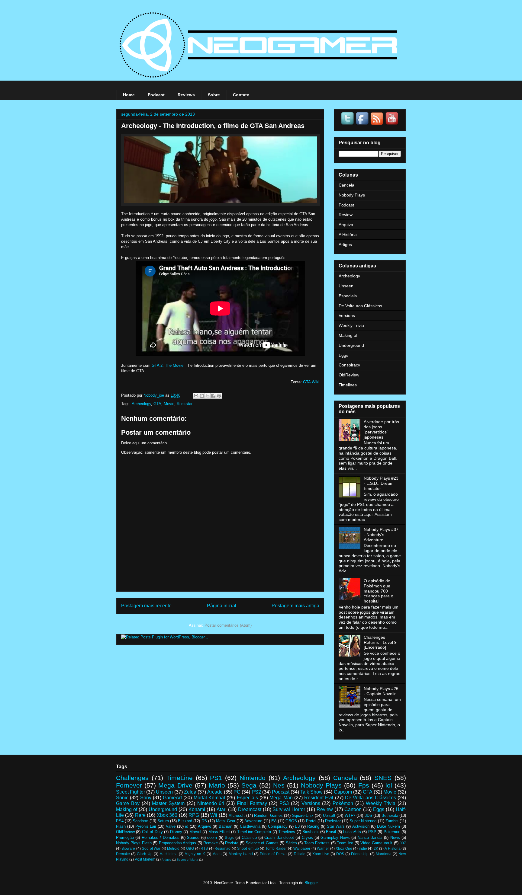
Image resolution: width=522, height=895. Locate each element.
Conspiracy (349, 365)
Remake (210, 843)
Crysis (307, 837)
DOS (340, 854)
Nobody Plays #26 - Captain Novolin (381, 691)
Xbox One (344, 848)
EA (274, 821)
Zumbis (391, 821)
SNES (383, 777)
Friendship (360, 854)
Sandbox (140, 821)
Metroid (173, 848)
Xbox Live (320, 854)
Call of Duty (152, 831)
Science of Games (262, 843)
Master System (168, 803)
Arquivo (346, 224)
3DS (368, 815)
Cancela (346, 185)
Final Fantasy (252, 803)
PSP (372, 831)
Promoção (125, 837)
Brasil (331, 831)
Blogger (310, 883)
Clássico (249, 837)
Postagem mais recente (146, 605)
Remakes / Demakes (160, 837)
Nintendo (253, 777)
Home (129, 94)
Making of (348, 335)
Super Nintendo (363, 821)
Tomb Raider (276, 848)
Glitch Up (144, 854)
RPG (193, 815)
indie (363, 848)
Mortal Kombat (209, 797)
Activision (360, 826)
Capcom (343, 791)
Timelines (348, 384)
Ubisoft (329, 815)
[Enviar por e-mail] (196, 396)
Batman (225, 826)
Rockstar (184, 403)
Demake (123, 854)
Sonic (122, 797)
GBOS (291, 821)
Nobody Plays (352, 195)
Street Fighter (130, 791)
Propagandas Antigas (177, 843)
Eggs (343, 355)
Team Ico (345, 843)
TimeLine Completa (254, 831)
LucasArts (352, 831)
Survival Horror (288, 809)
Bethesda (390, 815)
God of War (151, 848)
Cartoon (353, 809)
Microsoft (236, 815)
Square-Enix (303, 815)
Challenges (132, 777)
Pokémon (343, 803)
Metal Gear (225, 821)
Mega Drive (175, 785)
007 (403, 843)
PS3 (284, 803)
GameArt (172, 797)
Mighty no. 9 (195, 854)
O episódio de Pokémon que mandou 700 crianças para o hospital (378, 590)
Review (346, 214)
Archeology (141, 403)
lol (388, 785)
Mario (217, 785)
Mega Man (280, 797)
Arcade (215, 791)
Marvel (195, 831)
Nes (279, 785)
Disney (176, 831)
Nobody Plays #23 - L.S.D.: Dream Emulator (381, 483)
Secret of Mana (187, 859)
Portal (311, 821)
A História (348, 234)
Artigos (345, 244)
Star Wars (336, 826)
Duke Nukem (388, 826)
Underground (351, 345)
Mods (216, 854)
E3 (297, 826)
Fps (363, 785)
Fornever (129, 785)
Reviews (186, 94)
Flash (121, 826)
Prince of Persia (273, 854)
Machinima (169, 854)
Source (193, 837)
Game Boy (128, 803)
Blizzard (185, 821)
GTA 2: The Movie (167, 365)
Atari (222, 809)
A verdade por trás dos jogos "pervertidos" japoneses (381, 429)
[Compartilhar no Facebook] (213, 396)
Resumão (222, 848)
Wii (213, 815)
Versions (347, 315)
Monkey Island (241, 854)
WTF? (350, 815)
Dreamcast (249, 809)
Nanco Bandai (370, 837)
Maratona (384, 854)
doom (212, 837)
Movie (169, 403)
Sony (145, 797)
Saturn (163, 821)
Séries (291, 843)
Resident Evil (318, 797)
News (395, 837)
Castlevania (250, 826)
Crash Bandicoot (279, 837)
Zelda (190, 791)
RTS (204, 848)
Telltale (299, 854)
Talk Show (311, 791)
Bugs (229, 837)
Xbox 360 (167, 815)
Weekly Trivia (351, 325)
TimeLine (179, 777)
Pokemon (392, 831)
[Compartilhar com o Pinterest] (219, 396)
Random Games (268, 815)
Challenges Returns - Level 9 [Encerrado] (380, 642)
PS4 (120, 821)
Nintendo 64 (210, 803)
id (186, 826)
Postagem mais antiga (295, 605)
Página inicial (221, 605)
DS (204, 821)
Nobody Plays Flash (134, 843)
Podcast (156, 94)
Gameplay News (335, 837)
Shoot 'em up (248, 848)
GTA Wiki (311, 382)
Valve (171, 826)
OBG (190, 848)
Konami (196, 809)
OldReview (349, 374)
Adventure (253, 821)
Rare (140, 815)
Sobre (214, 94)
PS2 (256, 791)
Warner (323, 848)
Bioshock (310, 831)
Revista (231, 843)
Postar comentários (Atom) (228, 625)
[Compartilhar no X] (208, 396)
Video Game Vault (376, 843)
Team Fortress (317, 843)
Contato (241, 94)
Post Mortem (145, 859)
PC (237, 791)
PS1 (216, 777)
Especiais (348, 295)
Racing (313, 826)
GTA (157, 403)
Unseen (346, 285)
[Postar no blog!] (202, 396)
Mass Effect (219, 831)
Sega (248, 785)
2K (376, 848)
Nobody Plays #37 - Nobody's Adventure (381, 534)
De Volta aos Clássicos (360, 305)
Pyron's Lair (145, 826)
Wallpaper (301, 848)
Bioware (128, 848)
